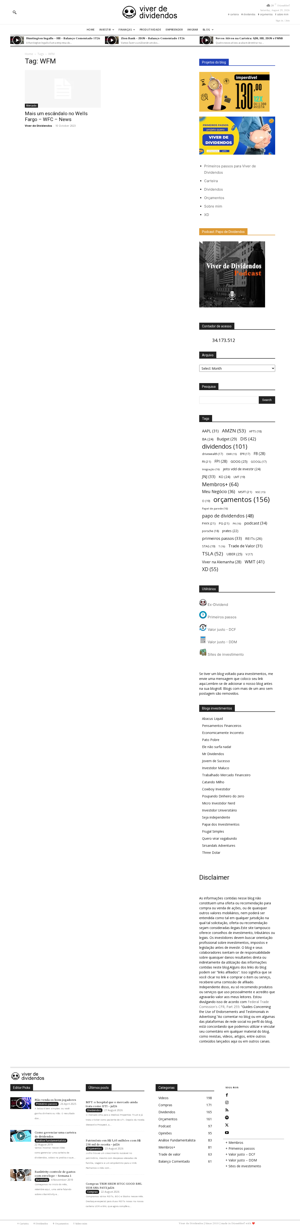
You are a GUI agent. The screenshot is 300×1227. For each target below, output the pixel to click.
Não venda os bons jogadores (55, 1100)
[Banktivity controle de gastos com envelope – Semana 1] (20, 1175)
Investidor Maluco (215, 768)
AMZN (234, 430)
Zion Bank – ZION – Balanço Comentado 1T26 (153, 38)
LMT (239, 477)
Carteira (211, 181)
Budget (227, 439)
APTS (255, 431)
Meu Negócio (218, 491)
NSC (260, 492)
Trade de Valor (245, 545)
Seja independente (216, 817)
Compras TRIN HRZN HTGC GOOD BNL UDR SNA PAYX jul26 (114, 1186)
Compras (92, 1191)
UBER (234, 554)
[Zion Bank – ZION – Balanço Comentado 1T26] (112, 40)
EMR (231, 454)
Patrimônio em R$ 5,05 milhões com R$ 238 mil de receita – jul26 (113, 1142)
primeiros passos (222, 538)
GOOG (239, 461)
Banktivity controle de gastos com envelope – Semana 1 (55, 1174)
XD (206, 214)
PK (237, 523)
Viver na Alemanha (221, 562)
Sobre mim (213, 206)
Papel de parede (215, 508)
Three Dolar (211, 852)
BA (208, 439)
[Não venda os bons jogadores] (20, 1103)
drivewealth (212, 454)
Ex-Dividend (217, 604)
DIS (248, 438)
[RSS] (227, 1110)
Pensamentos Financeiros (221, 725)
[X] (227, 1125)
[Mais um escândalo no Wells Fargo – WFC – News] (63, 89)
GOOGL (259, 461)
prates (230, 531)
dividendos (224, 446)
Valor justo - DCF (221, 629)
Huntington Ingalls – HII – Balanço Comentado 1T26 (63, 38)
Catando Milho (213, 782)
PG (224, 523)
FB (259, 453)
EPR (245, 454)
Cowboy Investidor (216, 789)
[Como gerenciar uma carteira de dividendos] (20, 1136)
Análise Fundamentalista (51, 1140)
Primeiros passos (221, 617)
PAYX (209, 523)
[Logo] (150, 12)
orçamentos (241, 499)
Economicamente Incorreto (223, 732)
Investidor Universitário (219, 810)
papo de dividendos (228, 515)
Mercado (31, 105)
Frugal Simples (213, 831)
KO (224, 476)
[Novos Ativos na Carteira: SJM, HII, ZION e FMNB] (206, 40)
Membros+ (220, 484)
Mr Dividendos (213, 754)
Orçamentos (214, 198)
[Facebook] (227, 1095)
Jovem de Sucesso (216, 761)
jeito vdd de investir (242, 469)
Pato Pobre (210, 739)
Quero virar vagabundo (219, 838)
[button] (14, 12)
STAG (208, 546)
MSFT (245, 492)
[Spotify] (227, 1117)
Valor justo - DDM (222, 642)
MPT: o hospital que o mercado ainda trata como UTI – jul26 (112, 1104)
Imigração (211, 469)
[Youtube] (227, 1133)
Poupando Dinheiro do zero (223, 796)
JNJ (208, 476)
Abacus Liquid (212, 718)
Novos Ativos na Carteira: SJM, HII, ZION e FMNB (249, 38)
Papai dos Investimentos (221, 824)
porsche (210, 531)
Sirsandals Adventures (218, 845)
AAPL (210, 430)
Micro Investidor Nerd (218, 803)
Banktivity (42, 1179)
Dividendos (213, 189)
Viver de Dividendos (38, 125)
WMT (254, 561)
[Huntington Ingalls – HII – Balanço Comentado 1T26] (17, 40)
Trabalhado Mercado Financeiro (226, 775)
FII (206, 461)
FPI (220, 461)
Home (29, 54)
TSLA (212, 553)
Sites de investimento (225, 654)
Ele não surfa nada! (216, 747)
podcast (255, 523)
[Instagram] (227, 1102)
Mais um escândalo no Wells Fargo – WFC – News (56, 116)
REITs (253, 538)
